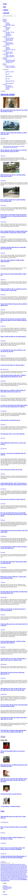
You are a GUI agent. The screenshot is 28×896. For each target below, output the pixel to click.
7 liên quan (3, 582)
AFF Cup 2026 (20, 864)
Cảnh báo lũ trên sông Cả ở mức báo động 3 (12, 365)
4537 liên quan (4, 597)
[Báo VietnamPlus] (14, 353)
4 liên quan (3, 155)
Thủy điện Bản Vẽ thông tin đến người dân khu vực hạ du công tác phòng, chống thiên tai (13, 731)
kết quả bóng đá (19, 874)
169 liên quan (3, 205)
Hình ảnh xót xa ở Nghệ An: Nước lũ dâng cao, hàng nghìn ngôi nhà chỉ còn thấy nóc (13, 391)
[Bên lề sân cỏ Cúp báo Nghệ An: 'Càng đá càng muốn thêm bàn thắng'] (14, 574)
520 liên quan (3, 488)
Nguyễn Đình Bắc (8, 867)
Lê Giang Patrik (17, 879)
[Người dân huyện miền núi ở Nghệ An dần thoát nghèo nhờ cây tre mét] (14, 715)
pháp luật (2, 867)
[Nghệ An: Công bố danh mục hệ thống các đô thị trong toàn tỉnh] (14, 125)
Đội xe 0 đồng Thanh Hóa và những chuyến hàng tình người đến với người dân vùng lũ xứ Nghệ (14, 231)
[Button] (1, 1)
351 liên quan (3, 536)
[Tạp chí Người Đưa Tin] (14, 486)
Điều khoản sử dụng (7, 887)
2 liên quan (3, 253)
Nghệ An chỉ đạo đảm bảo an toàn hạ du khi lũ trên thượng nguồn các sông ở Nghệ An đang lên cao (14, 320)
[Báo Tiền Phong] (14, 203)
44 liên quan (3, 279)
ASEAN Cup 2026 (23, 870)
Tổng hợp (5, 894)
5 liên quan (3, 236)
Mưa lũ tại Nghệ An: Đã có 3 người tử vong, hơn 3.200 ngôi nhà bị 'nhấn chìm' (14, 289)
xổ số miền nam (18, 877)
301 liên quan (3, 567)
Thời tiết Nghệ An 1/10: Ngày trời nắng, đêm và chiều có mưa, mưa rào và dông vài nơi (13, 659)
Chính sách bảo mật (7, 888)
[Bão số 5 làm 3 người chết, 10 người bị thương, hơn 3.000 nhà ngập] (14, 192)
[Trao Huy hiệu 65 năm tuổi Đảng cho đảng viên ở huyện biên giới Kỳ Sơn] (14, 589)
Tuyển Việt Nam (13, 878)
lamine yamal (5, 872)
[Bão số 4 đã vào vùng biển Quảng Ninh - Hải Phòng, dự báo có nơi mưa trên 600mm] (14, 845)
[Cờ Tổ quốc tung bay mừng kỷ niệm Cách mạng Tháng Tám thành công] (14, 544)
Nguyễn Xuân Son (11, 870)
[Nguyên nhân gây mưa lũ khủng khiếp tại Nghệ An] (14, 271)
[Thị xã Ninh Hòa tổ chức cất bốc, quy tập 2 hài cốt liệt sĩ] (14, 440)
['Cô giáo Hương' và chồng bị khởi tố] (14, 801)
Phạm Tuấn (10, 872)
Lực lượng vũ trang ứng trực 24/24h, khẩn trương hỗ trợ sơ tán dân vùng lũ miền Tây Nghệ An (14, 406)
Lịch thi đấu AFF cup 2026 (12, 865)
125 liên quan (3, 843)
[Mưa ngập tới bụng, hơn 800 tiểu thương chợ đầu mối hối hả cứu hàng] (14, 759)
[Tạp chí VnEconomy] (14, 136)
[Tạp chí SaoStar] (14, 263)
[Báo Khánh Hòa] (14, 436)
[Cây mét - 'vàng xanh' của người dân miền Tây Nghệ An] (14, 450)
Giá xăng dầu (15, 867)
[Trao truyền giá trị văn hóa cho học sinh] (14, 467)
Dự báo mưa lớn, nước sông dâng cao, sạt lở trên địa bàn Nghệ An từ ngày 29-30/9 (14, 150)
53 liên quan (3, 678)
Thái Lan (8, 874)
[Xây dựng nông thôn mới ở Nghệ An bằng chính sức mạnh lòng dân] (14, 559)
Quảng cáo (5, 889)
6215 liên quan (4, 448)
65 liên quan (3, 326)
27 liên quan (3, 861)
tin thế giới (15, 864)
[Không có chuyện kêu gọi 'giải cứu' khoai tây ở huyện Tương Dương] (14, 606)
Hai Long (16, 866)
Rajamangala (13, 874)
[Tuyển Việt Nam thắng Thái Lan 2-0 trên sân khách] (14, 745)
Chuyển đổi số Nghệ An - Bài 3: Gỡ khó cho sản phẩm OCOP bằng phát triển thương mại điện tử (14, 483)
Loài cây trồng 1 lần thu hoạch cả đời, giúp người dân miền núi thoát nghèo (14, 705)
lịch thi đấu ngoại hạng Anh (18, 872)
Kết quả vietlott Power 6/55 (21, 876)
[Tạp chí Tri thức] (14, 754)
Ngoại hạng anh (9, 864)
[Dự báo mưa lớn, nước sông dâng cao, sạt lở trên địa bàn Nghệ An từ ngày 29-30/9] (14, 147)
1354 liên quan (4, 411)
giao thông (20, 873)
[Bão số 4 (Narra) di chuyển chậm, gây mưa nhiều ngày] (14, 824)
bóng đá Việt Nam (5, 866)
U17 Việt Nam (11, 879)
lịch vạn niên (21, 866)
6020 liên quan (4, 664)
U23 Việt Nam (24, 869)
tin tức (23, 877)
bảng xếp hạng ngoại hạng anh (13, 871)
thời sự (6, 877)
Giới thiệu (5, 885)
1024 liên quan (4, 694)
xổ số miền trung (14, 873)
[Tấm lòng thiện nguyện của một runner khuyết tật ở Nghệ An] (14, 621)
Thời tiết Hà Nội (20, 878)
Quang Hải (12, 866)
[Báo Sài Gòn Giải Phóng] (14, 676)
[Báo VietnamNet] (14, 113)
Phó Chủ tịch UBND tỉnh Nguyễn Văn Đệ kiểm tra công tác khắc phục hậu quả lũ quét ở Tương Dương (14, 514)
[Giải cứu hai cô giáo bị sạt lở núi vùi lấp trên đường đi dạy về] (14, 670)
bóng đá (6, 879)
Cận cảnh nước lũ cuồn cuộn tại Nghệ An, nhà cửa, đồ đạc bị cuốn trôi (13, 350)
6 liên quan (3, 552)
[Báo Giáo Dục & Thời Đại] (14, 721)
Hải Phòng (22, 871)
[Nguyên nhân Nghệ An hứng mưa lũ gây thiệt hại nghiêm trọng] (14, 301)
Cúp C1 (2, 871)
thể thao (4, 878)
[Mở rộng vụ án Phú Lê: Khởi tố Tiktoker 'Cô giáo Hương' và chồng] (14, 834)
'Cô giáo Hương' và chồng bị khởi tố (10, 806)
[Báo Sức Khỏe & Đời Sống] (14, 234)
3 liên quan (3, 438)
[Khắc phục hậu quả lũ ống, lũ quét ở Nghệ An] (14, 496)
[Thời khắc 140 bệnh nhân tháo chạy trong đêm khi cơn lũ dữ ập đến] (14, 244)
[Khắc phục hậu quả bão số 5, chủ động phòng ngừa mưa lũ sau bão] (14, 167)
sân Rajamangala (4, 870)
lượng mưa (15, 869)
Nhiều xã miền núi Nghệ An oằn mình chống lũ (13, 336)
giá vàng (17, 870)
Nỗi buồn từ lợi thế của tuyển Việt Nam (11, 794)
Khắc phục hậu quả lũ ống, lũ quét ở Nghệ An (13, 499)
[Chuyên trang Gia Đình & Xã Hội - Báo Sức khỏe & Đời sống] (14, 692)
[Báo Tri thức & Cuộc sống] (14, 178)
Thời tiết (13, 877)
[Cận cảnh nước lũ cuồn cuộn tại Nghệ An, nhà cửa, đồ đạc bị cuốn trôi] (14, 347)
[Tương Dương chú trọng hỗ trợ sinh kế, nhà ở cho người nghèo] (14, 528)
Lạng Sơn (3, 877)
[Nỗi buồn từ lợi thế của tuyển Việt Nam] (14, 788)
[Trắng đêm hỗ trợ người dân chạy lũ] (14, 417)
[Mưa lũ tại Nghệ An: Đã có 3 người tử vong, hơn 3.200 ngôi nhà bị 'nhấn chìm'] (14, 286)
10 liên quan (3, 355)
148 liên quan (3, 853)
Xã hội (4, 874)
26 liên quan (3, 340)
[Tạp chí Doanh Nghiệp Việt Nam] (14, 565)
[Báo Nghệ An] (14, 153)
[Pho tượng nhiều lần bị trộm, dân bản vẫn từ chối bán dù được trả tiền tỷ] (14, 102)
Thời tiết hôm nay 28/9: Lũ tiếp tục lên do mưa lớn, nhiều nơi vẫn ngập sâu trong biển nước (13, 689)
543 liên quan (3, 221)
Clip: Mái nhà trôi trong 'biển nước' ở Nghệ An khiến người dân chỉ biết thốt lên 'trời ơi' (13, 376)
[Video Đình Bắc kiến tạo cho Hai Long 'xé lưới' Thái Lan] (14, 814)
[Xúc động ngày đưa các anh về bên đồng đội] (14, 431)
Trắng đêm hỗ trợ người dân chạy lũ (10, 420)
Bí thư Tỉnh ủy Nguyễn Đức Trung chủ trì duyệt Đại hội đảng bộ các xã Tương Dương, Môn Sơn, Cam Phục (14, 216)
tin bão (25, 866)
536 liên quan (3, 180)
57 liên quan (3, 503)
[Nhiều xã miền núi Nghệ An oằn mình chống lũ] (14, 334)
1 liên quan (3, 138)
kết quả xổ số (4, 876)
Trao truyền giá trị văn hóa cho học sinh (11, 469)
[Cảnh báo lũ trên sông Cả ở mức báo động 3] (14, 362)
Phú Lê (9, 877)
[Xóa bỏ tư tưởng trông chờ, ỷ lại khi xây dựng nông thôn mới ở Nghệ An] (14, 638)
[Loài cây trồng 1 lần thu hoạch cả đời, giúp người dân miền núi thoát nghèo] (14, 702)
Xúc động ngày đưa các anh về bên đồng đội (12, 433)
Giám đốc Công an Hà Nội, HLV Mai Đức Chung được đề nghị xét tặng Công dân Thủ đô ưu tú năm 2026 (14, 780)
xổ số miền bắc (21, 867)
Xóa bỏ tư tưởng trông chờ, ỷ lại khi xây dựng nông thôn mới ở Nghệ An (13, 642)
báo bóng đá (3, 864)
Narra (5, 871)
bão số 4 (8, 878)
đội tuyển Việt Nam (12, 876)
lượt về (18, 869)
